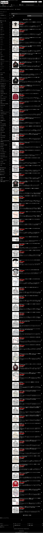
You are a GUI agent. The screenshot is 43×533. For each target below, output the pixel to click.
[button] (38, 5)
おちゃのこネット (20, 532)
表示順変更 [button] (29, 15)
